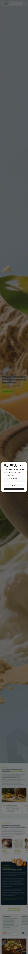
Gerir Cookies (14, 485)
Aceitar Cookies (14, 489)
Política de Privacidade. (12, 478)
